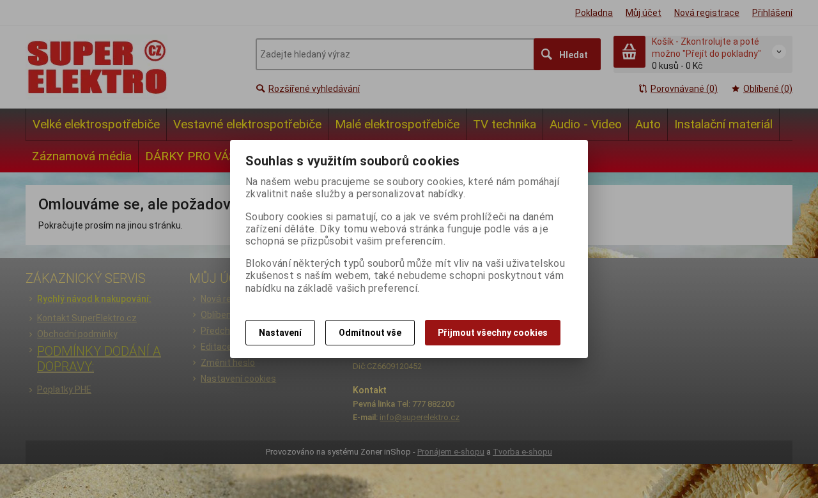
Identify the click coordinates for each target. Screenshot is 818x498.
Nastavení (280, 333)
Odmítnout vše (370, 333)
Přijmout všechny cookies (493, 333)
